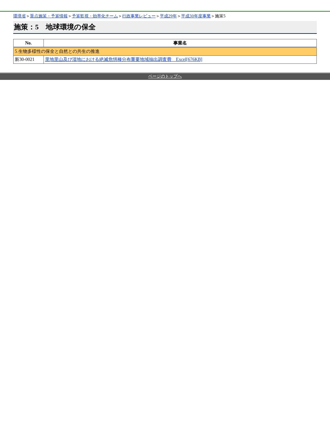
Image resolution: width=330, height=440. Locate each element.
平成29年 (168, 16)
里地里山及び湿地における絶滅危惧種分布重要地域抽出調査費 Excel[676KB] (123, 59)
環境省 (17, 5)
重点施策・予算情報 (49, 16)
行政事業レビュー (139, 16)
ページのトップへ (165, 76)
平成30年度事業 (196, 16)
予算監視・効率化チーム (95, 16)
